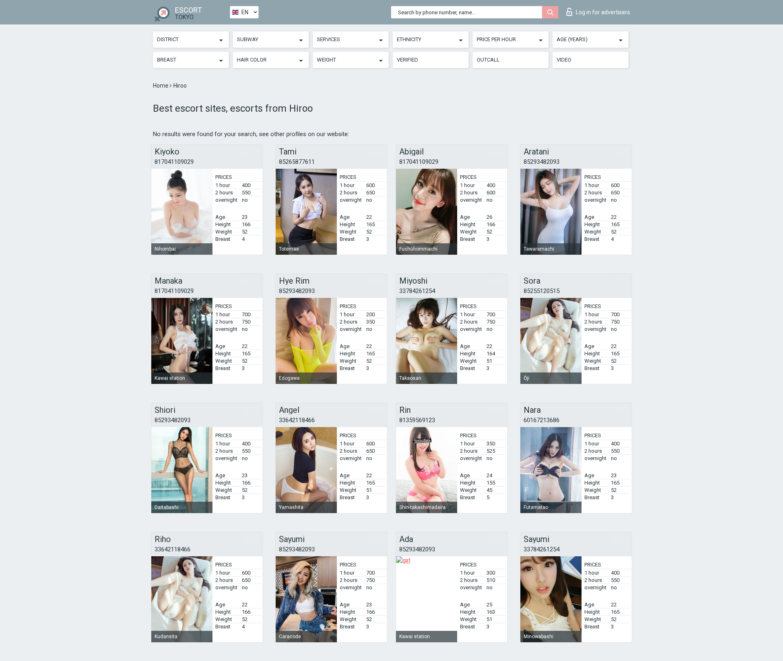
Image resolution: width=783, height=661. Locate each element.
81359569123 (417, 420)
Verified (407, 60)
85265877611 (297, 161)
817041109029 (174, 161)
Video (564, 60)
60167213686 (542, 420)
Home (161, 85)
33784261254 (417, 291)
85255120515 (542, 291)
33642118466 (297, 420)
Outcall (488, 60)
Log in (603, 12)
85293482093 (542, 161)
